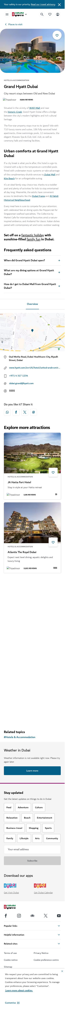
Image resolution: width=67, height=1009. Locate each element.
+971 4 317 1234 (18, 375)
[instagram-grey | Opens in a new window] (19, 916)
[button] (12, 1002)
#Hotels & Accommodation (19, 737)
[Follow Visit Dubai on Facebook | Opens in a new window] (6, 916)
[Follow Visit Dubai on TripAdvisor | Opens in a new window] (32, 916)
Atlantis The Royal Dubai (22, 552)
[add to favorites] (57, 35)
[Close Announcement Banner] (59, 4)
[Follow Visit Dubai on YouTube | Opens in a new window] (59, 916)
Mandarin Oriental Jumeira (23, 696)
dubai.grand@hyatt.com (21, 383)
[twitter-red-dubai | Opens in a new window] (24, 412)
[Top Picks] (49, 14)
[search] (42, 14)
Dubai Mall (49, 175)
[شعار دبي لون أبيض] (13, 907)
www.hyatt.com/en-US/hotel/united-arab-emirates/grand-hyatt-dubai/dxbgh (35, 367)
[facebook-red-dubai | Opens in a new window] (16, 412)
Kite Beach (9, 178)
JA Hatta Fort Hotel (19, 482)
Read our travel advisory (43, 4)
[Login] (57, 14)
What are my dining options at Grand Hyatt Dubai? (29, 272)
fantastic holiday (32, 235)
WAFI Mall (34, 108)
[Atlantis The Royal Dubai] (32, 522)
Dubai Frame (38, 196)
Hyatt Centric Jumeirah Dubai (25, 626)
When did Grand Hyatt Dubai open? (24, 260)
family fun (33, 239)
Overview (32, 304)
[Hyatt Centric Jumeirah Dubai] (32, 596)
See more (32, 719)
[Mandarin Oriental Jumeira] (32, 666)
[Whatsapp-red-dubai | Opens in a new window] (7, 412)
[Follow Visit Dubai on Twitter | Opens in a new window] (46, 916)
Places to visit (15, 24)
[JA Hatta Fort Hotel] (32, 453)
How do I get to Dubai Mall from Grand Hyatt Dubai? (30, 286)
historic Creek (15, 112)
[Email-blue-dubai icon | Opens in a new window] (33, 412)
